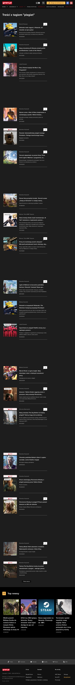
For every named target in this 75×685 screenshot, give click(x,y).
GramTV (57, 677)
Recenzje (13, 6)
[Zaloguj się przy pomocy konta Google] (71, 3)
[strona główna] (10, 2)
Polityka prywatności (31, 680)
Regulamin (29, 677)
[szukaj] (43, 2)
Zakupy (66, 674)
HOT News (58, 674)
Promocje (41, 6)
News (4, 6)
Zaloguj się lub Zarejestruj (57, 3)
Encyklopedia (51, 6)
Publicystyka (32, 6)
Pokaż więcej (26, 581)
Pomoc (39, 674)
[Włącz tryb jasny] (38, 3)
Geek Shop (69, 6)
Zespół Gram (29, 674)
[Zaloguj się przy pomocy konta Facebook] (67, 3)
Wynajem (61, 6)
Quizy (21, 6)
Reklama (40, 677)
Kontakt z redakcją (43, 680)
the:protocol (67, 677)
